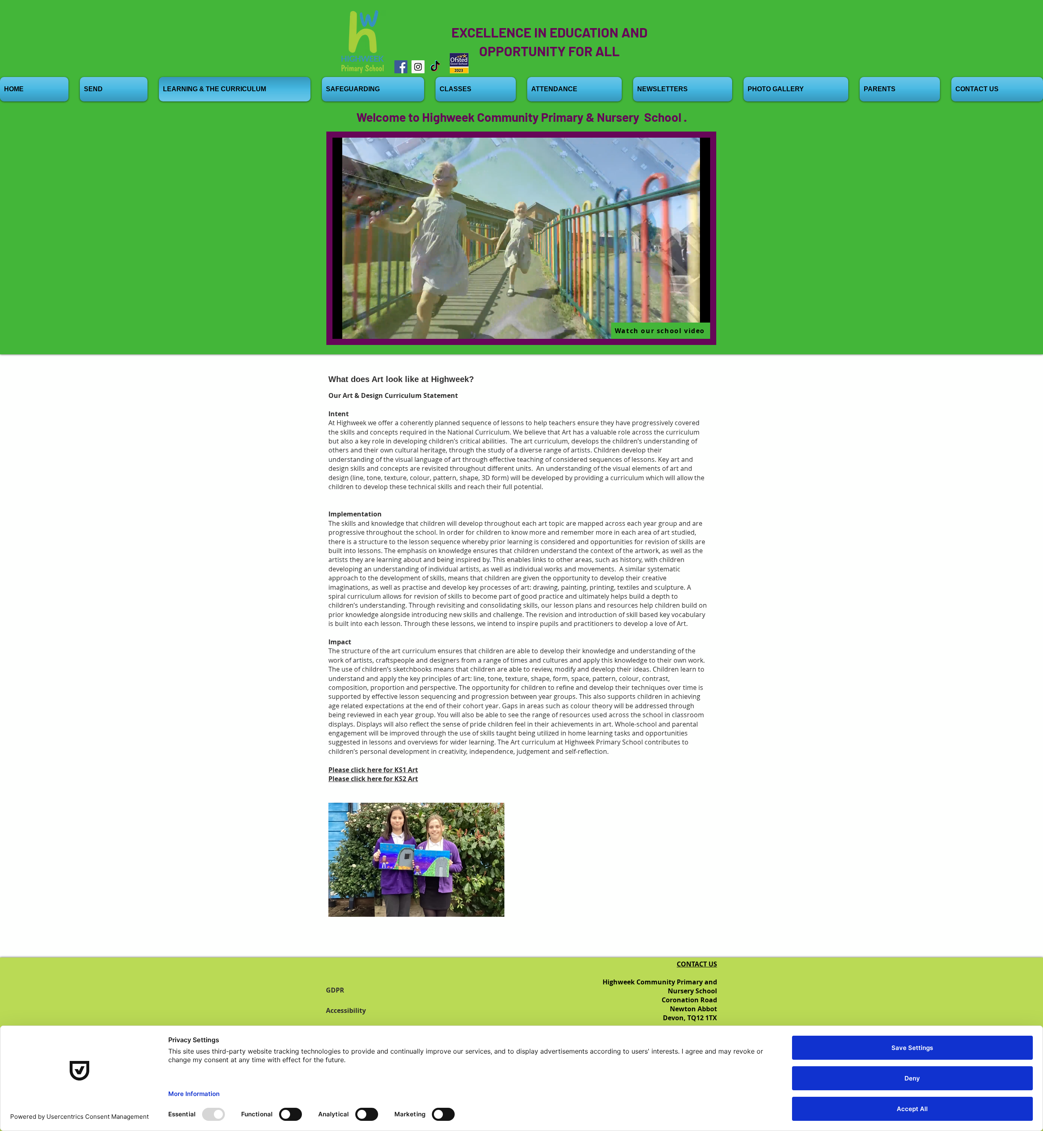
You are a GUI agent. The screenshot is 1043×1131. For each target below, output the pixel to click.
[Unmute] (357, 328)
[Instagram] (418, 66)
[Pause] (343, 328)
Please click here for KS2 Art (373, 778)
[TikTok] (435, 66)
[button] (416, 860)
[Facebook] (400, 66)
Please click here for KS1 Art (373, 769)
